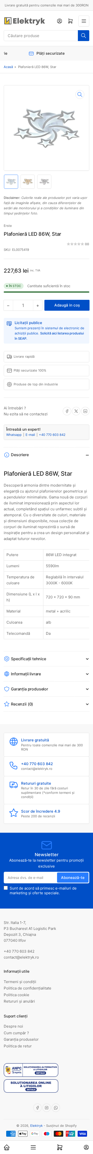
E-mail (31, 435)
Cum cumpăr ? (16, 1033)
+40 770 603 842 (52, 435)
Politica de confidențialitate (27, 988)
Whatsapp (14, 435)
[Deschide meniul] (83, 21)
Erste (8, 226)
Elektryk (36, 1126)
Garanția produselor (21, 1039)
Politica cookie (16, 994)
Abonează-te (73, 877)
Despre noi (13, 1026)
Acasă (8, 67)
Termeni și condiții (20, 981)
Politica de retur (18, 1046)
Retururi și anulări (19, 1001)
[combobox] (46, 35)
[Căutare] (83, 35)
